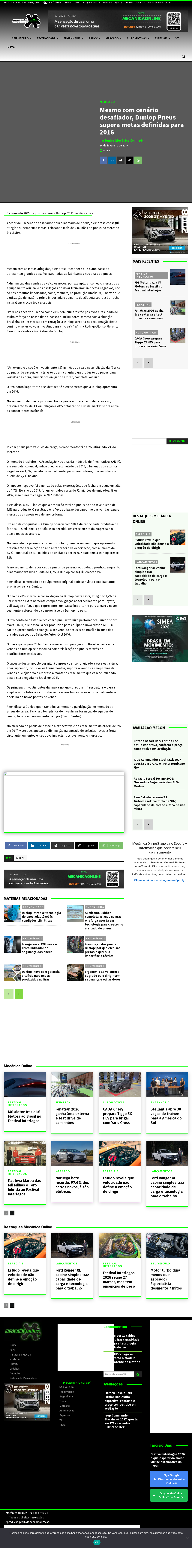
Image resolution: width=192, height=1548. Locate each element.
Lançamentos (146, 562)
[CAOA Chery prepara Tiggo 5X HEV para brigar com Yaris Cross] (177, 335)
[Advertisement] (75, 254)
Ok (97, 1542)
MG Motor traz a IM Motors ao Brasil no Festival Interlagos (148, 286)
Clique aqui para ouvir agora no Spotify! (160, 880)
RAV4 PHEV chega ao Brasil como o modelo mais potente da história (122, 1358)
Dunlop (20, 858)
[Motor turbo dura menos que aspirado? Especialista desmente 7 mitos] (167, 1245)
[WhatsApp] (138, 160)
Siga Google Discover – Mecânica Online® (171, 1479)
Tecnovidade (33, 907)
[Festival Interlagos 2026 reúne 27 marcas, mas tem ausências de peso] (120, 1245)
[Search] (138, 1374)
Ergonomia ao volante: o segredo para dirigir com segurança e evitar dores (103, 975)
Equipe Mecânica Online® (124, 140)
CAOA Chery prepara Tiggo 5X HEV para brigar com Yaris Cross (150, 342)
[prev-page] (9, 994)
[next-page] (19, 994)
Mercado (107, 101)
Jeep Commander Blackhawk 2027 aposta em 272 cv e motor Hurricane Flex (159, 763)
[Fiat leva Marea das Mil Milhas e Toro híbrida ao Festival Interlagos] (25, 1153)
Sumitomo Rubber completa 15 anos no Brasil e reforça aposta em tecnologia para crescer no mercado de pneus (104, 920)
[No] (187, 1538)
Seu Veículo (32, 938)
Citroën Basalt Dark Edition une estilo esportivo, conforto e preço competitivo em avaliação (158, 745)
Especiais (143, 534)
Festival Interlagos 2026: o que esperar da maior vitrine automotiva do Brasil (168, 1460)
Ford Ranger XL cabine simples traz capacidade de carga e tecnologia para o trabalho (151, 575)
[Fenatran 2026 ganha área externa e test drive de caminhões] (177, 307)
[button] (183, 56)
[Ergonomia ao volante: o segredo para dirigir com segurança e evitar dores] (75, 972)
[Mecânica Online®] (26, 21)
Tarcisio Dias (161, 1445)
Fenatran (143, 304)
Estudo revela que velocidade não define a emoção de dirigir (152, 544)
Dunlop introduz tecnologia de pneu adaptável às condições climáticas (41, 917)
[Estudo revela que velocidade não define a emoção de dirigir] (177, 537)
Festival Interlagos (145, 275)
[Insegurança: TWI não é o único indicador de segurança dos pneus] (12, 944)
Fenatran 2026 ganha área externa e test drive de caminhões (149, 314)
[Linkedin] (112, 160)
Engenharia (95, 907)
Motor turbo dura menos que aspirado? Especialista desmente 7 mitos (166, 1279)
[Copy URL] (129, 160)
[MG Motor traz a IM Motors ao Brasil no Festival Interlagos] (177, 276)
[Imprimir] (120, 160)
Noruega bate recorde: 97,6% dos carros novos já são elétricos (72, 1185)
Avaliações (113, 1384)
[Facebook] (103, 160)
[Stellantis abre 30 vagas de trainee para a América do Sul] (167, 1084)
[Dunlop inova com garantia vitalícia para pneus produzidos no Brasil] (12, 972)
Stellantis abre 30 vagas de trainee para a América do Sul (166, 1116)
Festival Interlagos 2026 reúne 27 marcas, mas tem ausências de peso (119, 1280)
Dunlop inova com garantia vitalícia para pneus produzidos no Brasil (41, 975)
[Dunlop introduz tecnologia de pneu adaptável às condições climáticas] (12, 913)
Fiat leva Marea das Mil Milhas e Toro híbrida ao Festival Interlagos (24, 1187)
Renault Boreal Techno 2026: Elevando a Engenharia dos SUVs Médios (157, 782)
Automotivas (146, 332)
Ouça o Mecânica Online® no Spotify (168, 1495)
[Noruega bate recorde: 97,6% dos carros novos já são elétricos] (72, 1153)
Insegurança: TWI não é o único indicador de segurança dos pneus (39, 948)
